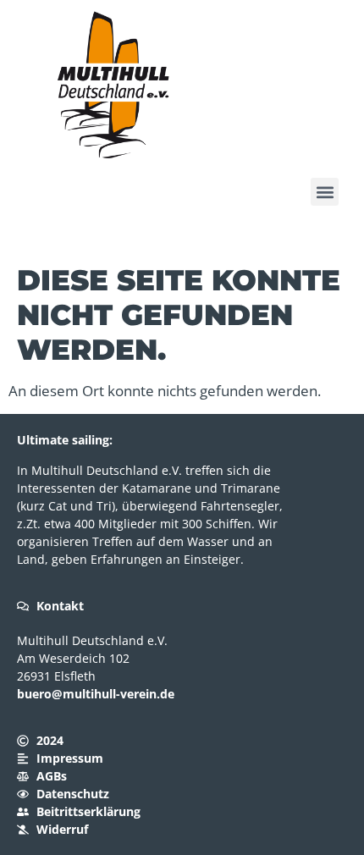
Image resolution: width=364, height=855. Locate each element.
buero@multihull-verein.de (95, 694)
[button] (325, 192)
